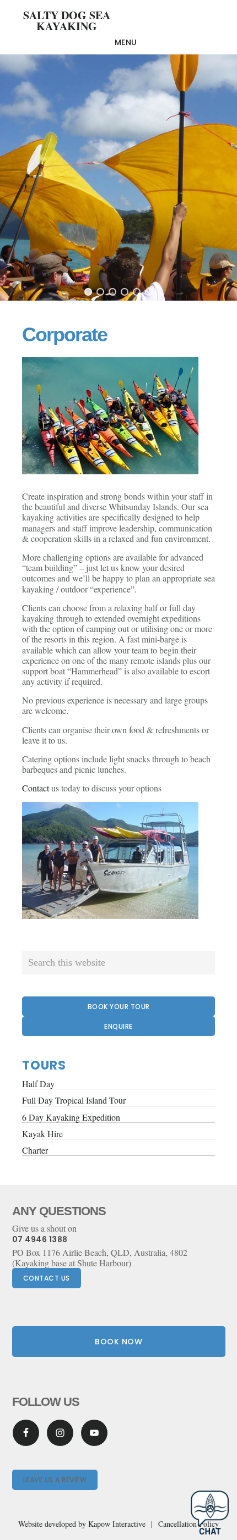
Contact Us (46, 1278)
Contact (35, 788)
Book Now (118, 1341)
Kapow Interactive (117, 1524)
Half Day (38, 1083)
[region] (118, 177)
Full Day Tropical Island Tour (74, 1100)
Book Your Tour (119, 1006)
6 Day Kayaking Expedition (71, 1117)
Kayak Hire (42, 1133)
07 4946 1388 (40, 1239)
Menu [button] (126, 42)
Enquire (118, 1026)
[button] (88, 292)
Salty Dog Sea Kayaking (66, 20)
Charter (35, 1150)
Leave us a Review (55, 1479)
